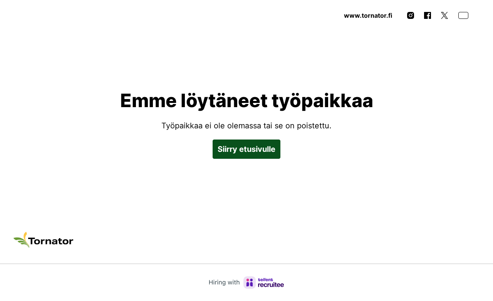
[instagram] (410, 15)
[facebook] (427, 15)
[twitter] (444, 15)
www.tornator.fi (368, 15)
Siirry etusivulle (246, 149)
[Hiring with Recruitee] (246, 282)
